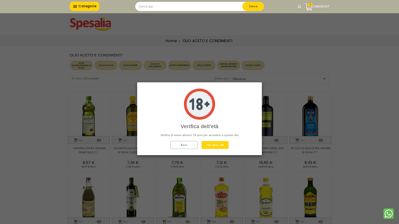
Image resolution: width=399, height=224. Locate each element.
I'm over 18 (215, 145)
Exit (184, 145)
